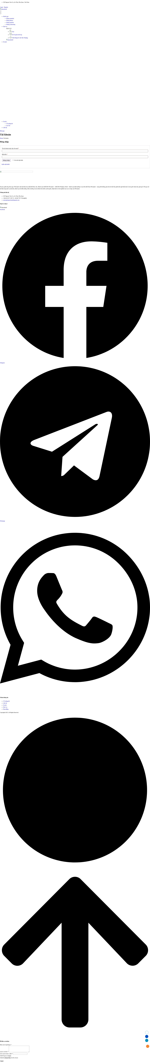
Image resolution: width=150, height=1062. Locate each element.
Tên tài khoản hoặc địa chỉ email (11, 149)
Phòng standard (10, 18)
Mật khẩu (6, 155)
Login (1, 7)
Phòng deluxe (9, 20)
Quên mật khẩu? (6, 164)
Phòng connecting (10, 24)
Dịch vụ (5, 26)
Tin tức (5, 121)
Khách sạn (5, 16)
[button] (2, 131)
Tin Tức (8, 125)
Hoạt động (5, 709)
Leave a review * (4, 1051)
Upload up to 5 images (5, 1055)
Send (2, 1061)
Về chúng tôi (9, 123)
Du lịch (5, 42)
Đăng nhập (6, 160)
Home (1, 138)
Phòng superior (10, 22)
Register (6, 7)
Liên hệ (5, 127)
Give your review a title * (6, 1053)
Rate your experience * (5, 1044)
